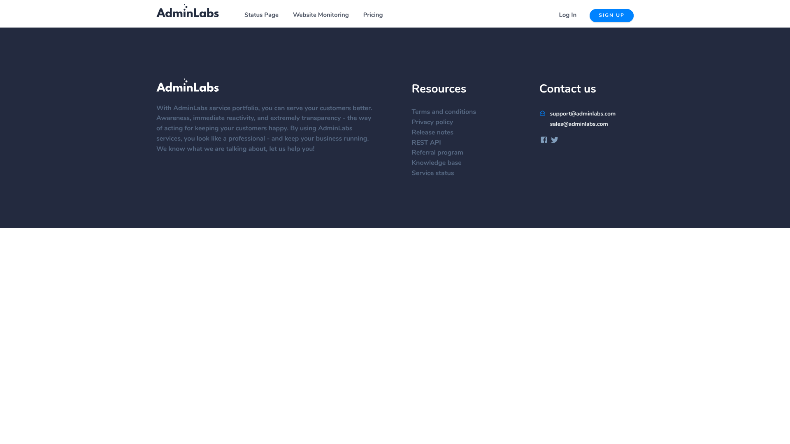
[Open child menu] (283, 15)
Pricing (373, 15)
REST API (426, 143)
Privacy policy (432, 122)
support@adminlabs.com (582, 114)
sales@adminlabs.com (579, 124)
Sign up (612, 15)
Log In (568, 15)
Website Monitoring (321, 15)
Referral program (437, 153)
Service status (433, 173)
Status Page (261, 15)
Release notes (432, 133)
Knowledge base (437, 163)
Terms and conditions (444, 112)
